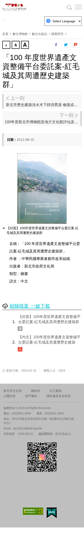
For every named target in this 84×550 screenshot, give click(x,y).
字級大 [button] (25, 45)
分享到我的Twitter (66, 45)
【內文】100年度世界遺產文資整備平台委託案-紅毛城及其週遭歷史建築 (49, 339)
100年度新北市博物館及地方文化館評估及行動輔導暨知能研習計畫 (42, 118)
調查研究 (57, 34)
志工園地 (55, 391)
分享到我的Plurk (76, 45)
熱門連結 (31, 396)
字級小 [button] (7, 45)
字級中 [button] (16, 45)
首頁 (5, 34)
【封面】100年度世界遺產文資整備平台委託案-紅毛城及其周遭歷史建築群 (49, 319)
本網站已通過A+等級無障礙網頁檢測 (33, 511)
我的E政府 (52, 513)
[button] (74, 7)
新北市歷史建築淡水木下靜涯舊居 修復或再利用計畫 (44, 101)
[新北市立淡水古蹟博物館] (25, 7)
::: (3, 19)
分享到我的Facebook (56, 45)
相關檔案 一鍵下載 (29, 306)
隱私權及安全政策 (58, 396)
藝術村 (35, 391)
